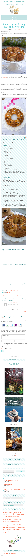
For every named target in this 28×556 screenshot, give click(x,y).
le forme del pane (8, 521)
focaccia (20, 518)
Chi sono (14, 17)
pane (5, 527)
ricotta (20, 531)
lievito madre (19, 521)
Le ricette (14, 19)
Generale (9, 290)
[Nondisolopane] (14, 14)
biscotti (11, 512)
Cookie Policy (13, 553)
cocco (18, 514)
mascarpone (9, 523)
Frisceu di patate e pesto (21, 295)
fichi (17, 518)
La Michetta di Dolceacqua (7, 295)
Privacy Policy (6, 553)
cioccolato (12, 514)
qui (17, 424)
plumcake (12, 531)
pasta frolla (9, 529)
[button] (4, 327)
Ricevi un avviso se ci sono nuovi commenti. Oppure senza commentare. (13, 347)
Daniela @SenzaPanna (12, 302)
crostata (14, 516)
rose (21, 531)
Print (25, 137)
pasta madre (16, 529)
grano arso (23, 519)
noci (21, 523)
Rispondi (24, 311)
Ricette (18, 290)
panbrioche (17, 525)
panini (8, 292)
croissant (10, 516)
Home (14, 15)
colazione (22, 514)
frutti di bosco (12, 519)
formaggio (6, 519)
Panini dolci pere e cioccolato (10, 477)
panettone (9, 527)
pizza (9, 531)
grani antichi (18, 519)
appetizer (6, 512)
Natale (14, 523)
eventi (10, 518)
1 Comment (18, 29)
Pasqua (19, 527)
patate (23, 529)
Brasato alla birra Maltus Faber (11, 480)
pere (4, 531)
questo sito (5, 77)
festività (14, 518)
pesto (6, 531)
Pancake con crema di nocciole (11, 486)
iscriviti (2, 348)
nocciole (18, 523)
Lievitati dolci (14, 290)
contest (5, 516)
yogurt (4, 532)
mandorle (5, 523)
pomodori (16, 531)
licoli (14, 521)
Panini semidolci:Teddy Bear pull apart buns (14, 25)
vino (23, 531)
